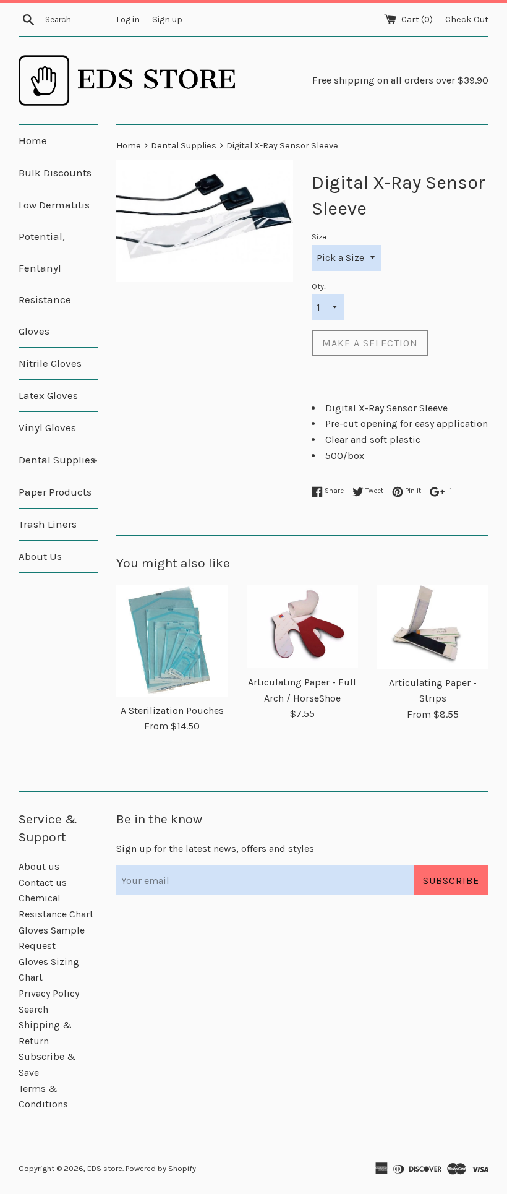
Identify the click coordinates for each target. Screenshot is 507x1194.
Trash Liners (48, 524)
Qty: (319, 286)
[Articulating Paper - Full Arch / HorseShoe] (303, 626)
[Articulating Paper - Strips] (432, 627)
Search (33, 1009)
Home (33, 140)
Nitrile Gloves (50, 363)
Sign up (167, 19)
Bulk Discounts (55, 172)
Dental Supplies (58, 459)
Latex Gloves (48, 395)
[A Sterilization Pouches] (172, 641)
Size (319, 236)
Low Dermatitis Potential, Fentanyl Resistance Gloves (54, 268)
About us (39, 866)
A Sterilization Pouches (172, 710)
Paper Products (55, 492)
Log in (128, 19)
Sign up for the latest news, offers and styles (215, 848)
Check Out (466, 19)
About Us (40, 556)
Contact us (43, 882)
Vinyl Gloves (47, 427)
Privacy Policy (49, 993)
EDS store (104, 1168)
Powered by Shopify (161, 1168)
